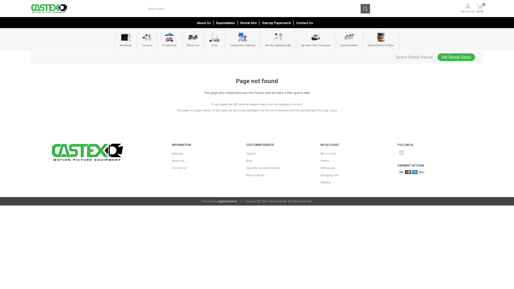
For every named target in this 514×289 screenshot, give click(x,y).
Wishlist (325, 182)
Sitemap (177, 153)
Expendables (225, 23)
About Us (204, 23)
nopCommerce (227, 201)
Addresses (327, 168)
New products (255, 175)
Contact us (179, 168)
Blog (249, 161)
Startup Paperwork (276, 23)
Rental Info (248, 23)
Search (365, 8)
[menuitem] (204, 153)
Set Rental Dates (456, 57)
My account (467, 11)
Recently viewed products (263, 168)
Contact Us (304, 23)
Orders (324, 161)
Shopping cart (329, 175)
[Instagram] (401, 153)
